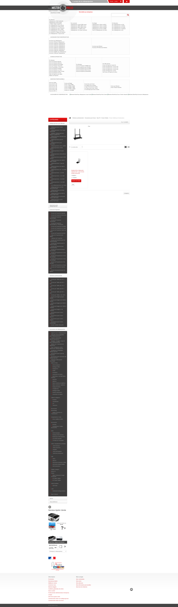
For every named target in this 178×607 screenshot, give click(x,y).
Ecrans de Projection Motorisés (55, 63)
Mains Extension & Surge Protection (57, 475)
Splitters (54, 381)
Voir (73, 184)
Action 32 (53, 471)
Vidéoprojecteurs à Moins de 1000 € (99, 25)
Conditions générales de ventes (56, 588)
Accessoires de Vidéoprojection (57, 329)
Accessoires (54, 422)
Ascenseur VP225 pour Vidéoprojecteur (57, 49)
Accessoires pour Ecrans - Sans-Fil (57, 316)
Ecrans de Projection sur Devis (58, 265)
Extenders (55, 372)
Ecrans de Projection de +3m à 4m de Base (58, 256)
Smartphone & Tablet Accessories (57, 427)
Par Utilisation (79, 64)
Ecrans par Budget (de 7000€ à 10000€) (58, 306)
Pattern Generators (57, 392)
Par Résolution (115, 23)
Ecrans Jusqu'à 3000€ (69, 84)
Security (54, 424)
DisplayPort (55, 368)
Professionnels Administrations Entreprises (58, 592)
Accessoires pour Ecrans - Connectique (57, 322)
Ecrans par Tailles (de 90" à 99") (57, 292)
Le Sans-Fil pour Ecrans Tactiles (91, 86)
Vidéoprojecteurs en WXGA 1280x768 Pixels (57, 190)
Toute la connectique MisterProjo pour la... (55, 338)
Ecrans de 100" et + (53, 90)
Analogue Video (56, 366)
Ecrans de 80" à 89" (53, 88)
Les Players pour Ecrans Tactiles (91, 88)
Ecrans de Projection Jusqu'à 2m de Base (57, 250)
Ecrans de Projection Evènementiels (83, 71)
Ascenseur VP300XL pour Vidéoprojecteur (57, 51)
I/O (53, 403)
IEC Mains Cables (56, 478)
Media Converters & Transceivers (56, 413)
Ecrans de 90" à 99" (53, 89)
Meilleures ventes (52, 583)
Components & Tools (56, 417)
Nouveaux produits (52, 581)
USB (52, 456)
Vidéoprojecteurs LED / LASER (58, 145)
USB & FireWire (54, 483)
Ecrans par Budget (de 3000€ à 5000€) (58, 300)
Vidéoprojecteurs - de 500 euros (57, 173)
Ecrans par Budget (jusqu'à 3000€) (57, 297)
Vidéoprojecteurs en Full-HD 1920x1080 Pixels (57, 194)
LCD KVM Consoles (57, 438)
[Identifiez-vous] (127, 1)
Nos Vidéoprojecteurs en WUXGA (119, 28)
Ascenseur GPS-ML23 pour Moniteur (99, 47)
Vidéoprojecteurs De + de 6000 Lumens (58, 170)
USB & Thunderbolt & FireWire (58, 443)
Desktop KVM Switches (58, 434)
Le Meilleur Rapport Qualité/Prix (55, 23)
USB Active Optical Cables (58, 464)
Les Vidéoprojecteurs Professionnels (56, 26)
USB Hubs (54, 485)
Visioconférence (53, 501)
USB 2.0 (54, 460)
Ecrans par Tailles (52, 82)
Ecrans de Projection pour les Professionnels (57, 240)
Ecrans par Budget (68, 83)
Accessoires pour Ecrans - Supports (57, 313)
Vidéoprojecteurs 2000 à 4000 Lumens (78, 25)
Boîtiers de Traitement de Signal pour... (57, 344)
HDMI (53, 370)
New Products (54, 494)
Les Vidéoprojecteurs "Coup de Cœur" (56, 33)
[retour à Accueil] (70, 117)
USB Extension (56, 445)
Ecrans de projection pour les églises (57, 270)
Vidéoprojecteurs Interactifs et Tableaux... (58, 154)
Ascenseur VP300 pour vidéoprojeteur (56, 50)
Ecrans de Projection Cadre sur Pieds (56, 71)
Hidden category (55, 469)
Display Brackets (56, 386)
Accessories (54, 408)
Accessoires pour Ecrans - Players (57, 319)
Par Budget (94, 23)
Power (52, 473)
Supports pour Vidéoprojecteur (58, 332)
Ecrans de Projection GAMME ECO (83, 65)
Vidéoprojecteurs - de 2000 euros (57, 179)
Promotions (51, 579)
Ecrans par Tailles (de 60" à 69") (57, 283)
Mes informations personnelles (83, 585)
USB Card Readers (57, 451)
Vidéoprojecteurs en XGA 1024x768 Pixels (56, 187)
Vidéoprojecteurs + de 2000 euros (57, 182)
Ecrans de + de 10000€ (69, 90)
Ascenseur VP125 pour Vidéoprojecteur (57, 46)
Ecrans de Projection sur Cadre (55, 69)
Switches (54, 379)
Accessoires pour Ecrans (89, 84)
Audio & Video (54, 362)
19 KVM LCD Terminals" (58, 440)
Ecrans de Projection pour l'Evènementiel (57, 247)
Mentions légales (52, 587)
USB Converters (56, 447)
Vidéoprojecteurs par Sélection (57, 123)
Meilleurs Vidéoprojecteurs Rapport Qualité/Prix (57, 134)
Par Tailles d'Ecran (106, 63)
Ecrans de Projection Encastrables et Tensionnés (56, 223)
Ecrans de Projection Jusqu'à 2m (109, 65)
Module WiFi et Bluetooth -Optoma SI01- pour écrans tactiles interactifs (77, 172)
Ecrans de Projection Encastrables (56, 64)
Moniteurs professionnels (56, 275)
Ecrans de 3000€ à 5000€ (70, 86)
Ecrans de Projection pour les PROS (83, 68)
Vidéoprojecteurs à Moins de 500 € (99, 24)
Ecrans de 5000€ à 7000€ (70, 87)
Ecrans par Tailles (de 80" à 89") (57, 289)
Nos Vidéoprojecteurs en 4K (117, 30)
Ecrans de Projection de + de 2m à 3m (110, 66)
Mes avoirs (78, 581)
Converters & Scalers (57, 374)
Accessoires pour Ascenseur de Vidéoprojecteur (58, 357)
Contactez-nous (52, 585)
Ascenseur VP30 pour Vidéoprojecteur (56, 42)
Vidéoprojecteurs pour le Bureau (56, 140)
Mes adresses (79, 583)
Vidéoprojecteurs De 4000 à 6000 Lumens (57, 167)
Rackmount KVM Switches (58, 436)
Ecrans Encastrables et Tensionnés (56, 67)
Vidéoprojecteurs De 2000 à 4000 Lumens (57, 160)
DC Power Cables (56, 480)
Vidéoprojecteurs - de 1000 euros (57, 176)
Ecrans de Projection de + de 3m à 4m (110, 67)
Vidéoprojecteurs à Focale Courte (57, 151)
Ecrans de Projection (55, 209)
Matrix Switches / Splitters (58, 385)
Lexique (50, 594)
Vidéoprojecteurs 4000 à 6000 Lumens (78, 27)
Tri (69, 147)
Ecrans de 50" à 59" (53, 84)
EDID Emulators (56, 365)
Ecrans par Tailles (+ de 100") (58, 295)
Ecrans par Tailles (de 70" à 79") (57, 286)
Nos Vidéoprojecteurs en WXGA (118, 25)
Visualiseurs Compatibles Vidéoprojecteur (56, 351)
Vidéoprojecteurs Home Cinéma (56, 148)
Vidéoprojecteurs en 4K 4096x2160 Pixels (56, 200)
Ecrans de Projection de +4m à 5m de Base (58, 259)
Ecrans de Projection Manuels (55, 61)
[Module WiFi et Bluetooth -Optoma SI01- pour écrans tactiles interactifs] (78, 161)
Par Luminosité (74, 23)
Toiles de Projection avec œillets (55, 74)
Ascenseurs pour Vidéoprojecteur (54, 205)
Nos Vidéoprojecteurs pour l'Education (56, 28)
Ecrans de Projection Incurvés (55, 72)
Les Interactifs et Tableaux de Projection (57, 32)
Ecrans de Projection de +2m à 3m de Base (58, 253)
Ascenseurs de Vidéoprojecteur (55, 40)
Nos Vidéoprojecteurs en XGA (118, 24)
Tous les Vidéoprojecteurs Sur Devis (99, 30)
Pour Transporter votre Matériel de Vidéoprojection (56, 347)
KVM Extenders (56, 433)
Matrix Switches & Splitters (58, 383)
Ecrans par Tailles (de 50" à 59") (57, 280)
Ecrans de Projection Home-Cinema (83, 69)
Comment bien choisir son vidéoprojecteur (58, 598)
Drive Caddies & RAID (57, 419)
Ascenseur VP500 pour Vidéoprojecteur (57, 53)
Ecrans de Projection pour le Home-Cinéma (57, 243)
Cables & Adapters (55, 397)
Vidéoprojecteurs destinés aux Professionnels (58, 137)
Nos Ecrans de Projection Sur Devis (110, 72)
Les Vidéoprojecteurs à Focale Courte (56, 30)
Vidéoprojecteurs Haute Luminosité (56, 127)
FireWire (54, 399)
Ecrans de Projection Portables (55, 68)
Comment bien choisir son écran (56, 600)
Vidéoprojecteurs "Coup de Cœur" (57, 164)
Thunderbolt (55, 401)
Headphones (55, 388)
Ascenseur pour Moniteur (97, 46)
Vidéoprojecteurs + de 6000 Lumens (78, 28)
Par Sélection (52, 60)
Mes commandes (80, 579)
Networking (54, 410)
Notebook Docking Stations (58, 491)
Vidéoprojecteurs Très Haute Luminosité (79, 30)
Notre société (51, 590)
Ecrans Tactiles (105, 117)
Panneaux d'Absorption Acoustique (56, 360)
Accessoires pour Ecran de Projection (57, 354)
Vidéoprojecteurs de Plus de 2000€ (99, 28)
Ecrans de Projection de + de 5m (109, 70)
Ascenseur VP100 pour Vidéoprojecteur (57, 44)
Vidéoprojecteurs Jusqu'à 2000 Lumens (79, 24)
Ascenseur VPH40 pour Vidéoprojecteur (57, 43)
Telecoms (54, 405)
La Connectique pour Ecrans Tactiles (91, 89)
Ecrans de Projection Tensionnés (55, 65)
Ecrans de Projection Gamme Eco (57, 267)
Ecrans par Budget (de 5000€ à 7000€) (58, 303)
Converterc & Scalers (57, 394)
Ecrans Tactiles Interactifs (116, 87)
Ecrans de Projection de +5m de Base (57, 262)
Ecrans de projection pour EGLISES (83, 67)
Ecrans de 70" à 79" (53, 86)
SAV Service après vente (54, 596)
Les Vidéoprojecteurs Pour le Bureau (56, 25)
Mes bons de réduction (81, 587)
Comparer (75, 177)
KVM (52, 430)
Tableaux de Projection (53, 75)
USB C (53, 458)
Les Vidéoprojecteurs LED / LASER (56, 29)
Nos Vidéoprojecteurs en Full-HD (118, 27)
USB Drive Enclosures (57, 453)
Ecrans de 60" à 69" (53, 85)
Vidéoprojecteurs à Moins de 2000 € (99, 27)
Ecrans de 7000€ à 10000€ (70, 88)
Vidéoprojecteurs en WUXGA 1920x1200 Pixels (57, 197)
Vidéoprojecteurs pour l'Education (56, 143)
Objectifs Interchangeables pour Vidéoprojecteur (57, 335)
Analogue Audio (56, 390)
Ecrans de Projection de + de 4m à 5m (110, 69)
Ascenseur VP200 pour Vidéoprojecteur (57, 47)
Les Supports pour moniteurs (90, 85)
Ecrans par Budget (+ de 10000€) (56, 310)
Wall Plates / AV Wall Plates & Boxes (58, 376)
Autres (51, 498)
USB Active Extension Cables (59, 462)
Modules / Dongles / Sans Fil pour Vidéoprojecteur (57, 341)
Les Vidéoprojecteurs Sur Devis (58, 185)
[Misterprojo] (63, 7)
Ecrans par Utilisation (115, 86)
